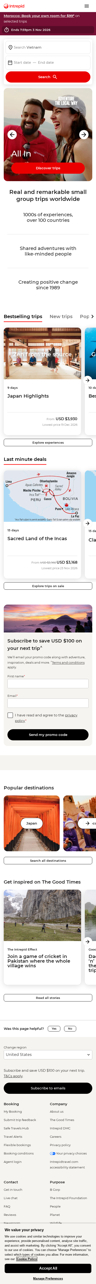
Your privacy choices (71, 1153)
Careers (55, 1136)
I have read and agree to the (46, 718)
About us (56, 1111)
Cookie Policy (27, 1259)
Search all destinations (48, 860)
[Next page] (87, 380)
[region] (48, 1253)
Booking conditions (19, 1153)
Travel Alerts (13, 1136)
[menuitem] (14, 6)
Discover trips (48, 168)
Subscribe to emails (48, 1088)
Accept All (48, 1268)
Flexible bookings (17, 1145)
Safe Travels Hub (16, 1128)
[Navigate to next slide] (84, 134)
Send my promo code (48, 734)
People (55, 1206)
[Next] (92, 316)
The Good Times (62, 1120)
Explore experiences (48, 442)
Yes (54, 1028)
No (70, 1028)
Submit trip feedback (20, 1120)
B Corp (55, 1189)
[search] (48, 47)
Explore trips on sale (48, 586)
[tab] (23, 316)
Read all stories (48, 998)
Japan (31, 823)
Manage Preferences (48, 1278)
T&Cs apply (13, 1076)
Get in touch (13, 1189)
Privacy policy (60, 1145)
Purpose (57, 1182)
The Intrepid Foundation (68, 1198)
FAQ (7, 1206)
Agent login (13, 1162)
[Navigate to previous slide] (12, 134)
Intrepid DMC (60, 1128)
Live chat (10, 1198)
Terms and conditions (68, 663)
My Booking (13, 1111)
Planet (55, 1215)
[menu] (86, 6)
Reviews (10, 1215)
